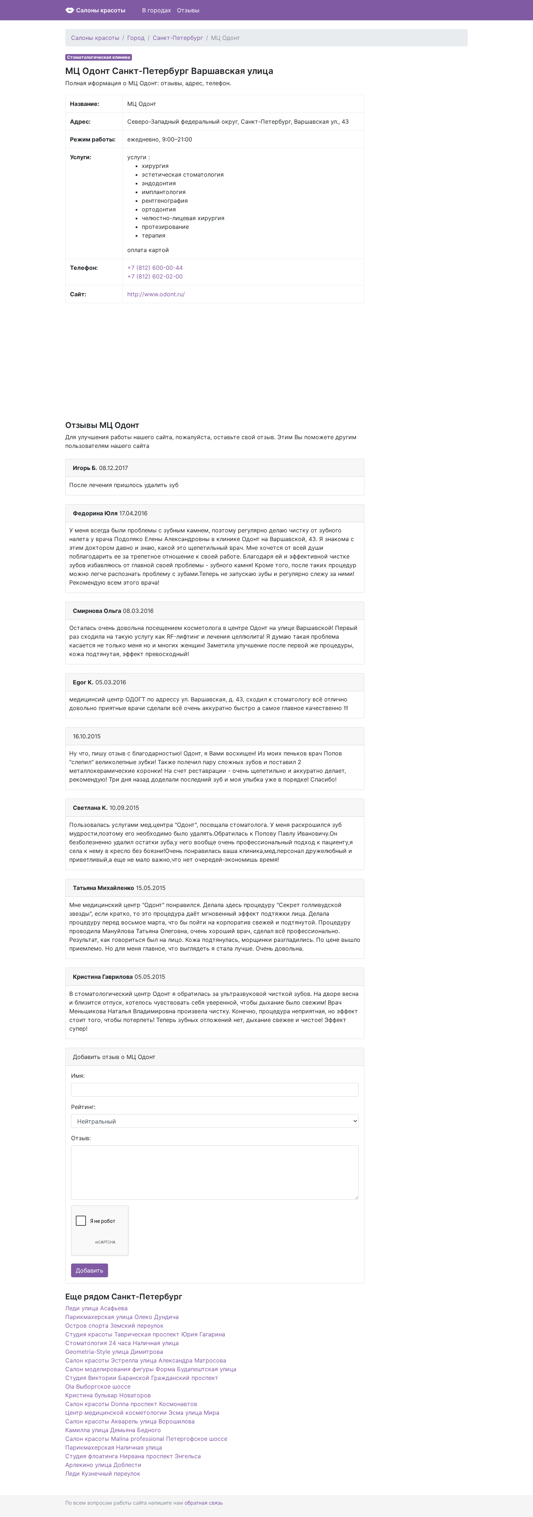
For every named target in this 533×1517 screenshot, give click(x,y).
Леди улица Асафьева (96, 1308)
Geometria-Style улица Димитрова (114, 1351)
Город (136, 37)
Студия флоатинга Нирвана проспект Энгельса (133, 1456)
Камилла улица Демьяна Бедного (113, 1430)
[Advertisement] (214, 361)
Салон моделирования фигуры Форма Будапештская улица (150, 1369)
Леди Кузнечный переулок (102, 1473)
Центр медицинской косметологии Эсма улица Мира (142, 1412)
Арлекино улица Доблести (103, 1464)
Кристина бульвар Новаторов (108, 1395)
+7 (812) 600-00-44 (155, 267)
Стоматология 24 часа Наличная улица (122, 1343)
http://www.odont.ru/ (156, 294)
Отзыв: (81, 1138)
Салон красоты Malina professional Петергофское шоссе (146, 1438)
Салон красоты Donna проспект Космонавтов (131, 1403)
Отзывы (188, 10)
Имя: (77, 1075)
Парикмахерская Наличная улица (113, 1447)
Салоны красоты (100, 10)
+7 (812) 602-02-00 (155, 276)
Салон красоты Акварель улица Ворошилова (130, 1421)
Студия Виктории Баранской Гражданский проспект (141, 1377)
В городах (156, 10)
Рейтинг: (83, 1106)
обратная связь (204, 1503)
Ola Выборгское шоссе (98, 1386)
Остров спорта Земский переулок (114, 1325)
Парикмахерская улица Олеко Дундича (122, 1316)
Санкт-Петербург (178, 37)
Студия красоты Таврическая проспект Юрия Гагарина (145, 1334)
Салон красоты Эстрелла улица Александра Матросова (145, 1360)
